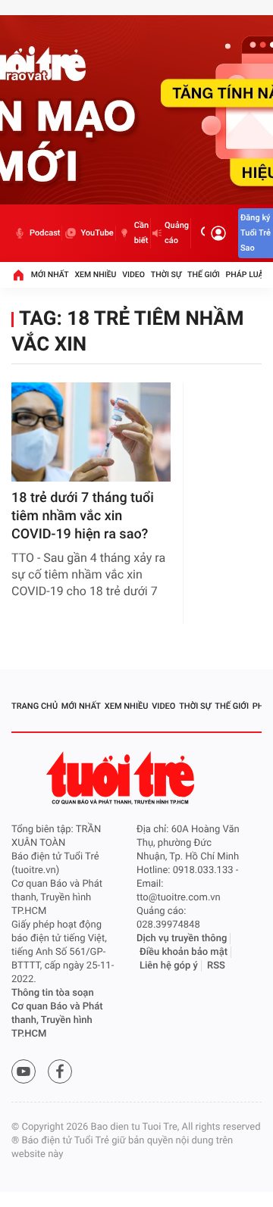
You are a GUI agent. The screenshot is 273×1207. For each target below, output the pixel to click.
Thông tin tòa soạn (52, 993)
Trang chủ (34, 706)
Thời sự (166, 274)
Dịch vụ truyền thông (181, 938)
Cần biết (141, 232)
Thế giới (203, 274)
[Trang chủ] (18, 275)
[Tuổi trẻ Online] (122, 778)
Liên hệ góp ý (169, 966)
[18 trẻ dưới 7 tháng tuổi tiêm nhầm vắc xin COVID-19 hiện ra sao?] (91, 432)
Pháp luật (247, 274)
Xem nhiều (95, 274)
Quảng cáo (177, 232)
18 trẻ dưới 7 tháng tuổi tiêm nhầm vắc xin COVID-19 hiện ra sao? (82, 516)
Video (133, 274)
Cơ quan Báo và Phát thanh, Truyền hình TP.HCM (57, 1020)
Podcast (45, 233)
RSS (216, 966)
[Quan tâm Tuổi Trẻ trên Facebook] (60, 1071)
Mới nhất (50, 274)
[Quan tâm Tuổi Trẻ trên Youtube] (23, 1071)
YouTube (96, 233)
